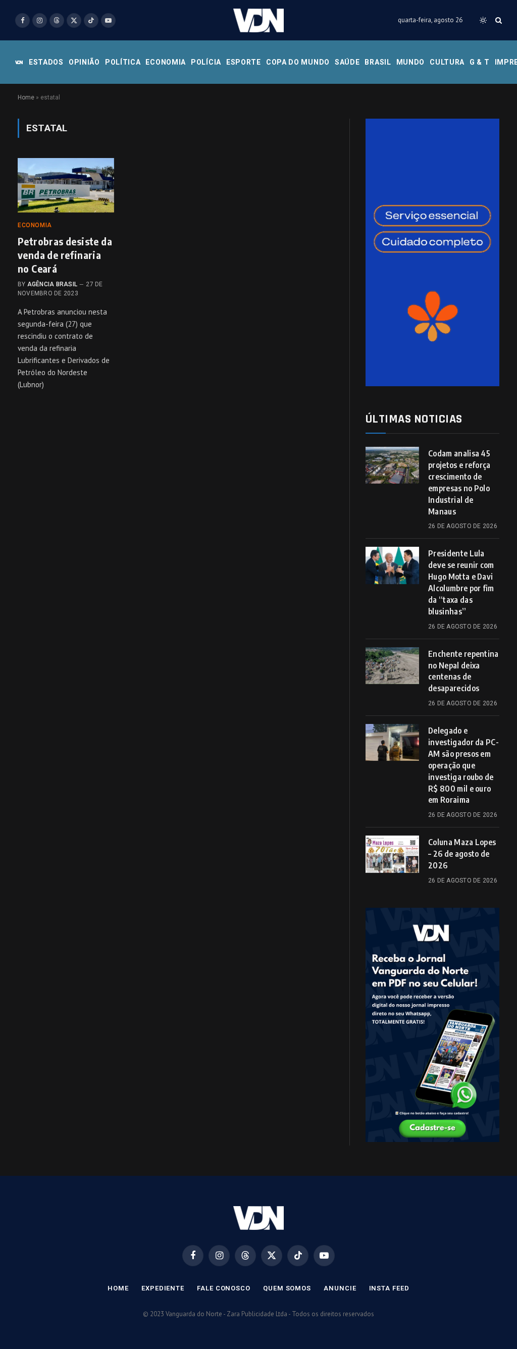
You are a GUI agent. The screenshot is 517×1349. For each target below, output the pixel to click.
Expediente (162, 1288)
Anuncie (340, 1288)
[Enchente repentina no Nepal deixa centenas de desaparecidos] (392, 665)
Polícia (206, 62)
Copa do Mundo (298, 62)
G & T (480, 62)
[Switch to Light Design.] (483, 20)
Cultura (447, 62)
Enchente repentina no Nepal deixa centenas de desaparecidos (463, 671)
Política (123, 62)
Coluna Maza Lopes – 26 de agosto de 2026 (462, 853)
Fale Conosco (223, 1288)
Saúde (347, 62)
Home (26, 97)
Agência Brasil (52, 284)
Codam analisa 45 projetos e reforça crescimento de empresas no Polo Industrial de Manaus (459, 482)
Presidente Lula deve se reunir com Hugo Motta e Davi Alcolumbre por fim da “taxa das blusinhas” (461, 582)
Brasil (378, 62)
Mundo (410, 62)
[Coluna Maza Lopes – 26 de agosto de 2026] (392, 854)
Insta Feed (389, 1288)
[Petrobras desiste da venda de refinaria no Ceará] (66, 185)
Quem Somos (287, 1288)
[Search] (497, 20)
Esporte (243, 62)
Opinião (84, 62)
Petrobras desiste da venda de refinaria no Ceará (65, 255)
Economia (165, 62)
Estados (46, 62)
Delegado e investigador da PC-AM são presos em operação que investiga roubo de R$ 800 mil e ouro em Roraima (463, 765)
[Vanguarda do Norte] (258, 20)
